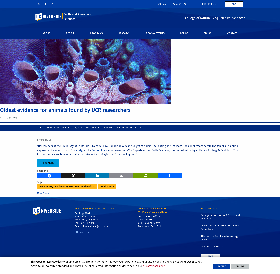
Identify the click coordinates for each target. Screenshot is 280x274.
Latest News (53, 127)
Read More (48, 163)
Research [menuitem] (124, 33)
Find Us (84, 232)
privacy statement (154, 266)
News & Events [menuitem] (155, 33)
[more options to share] (170, 175)
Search (177, 4)
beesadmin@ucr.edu (95, 226)
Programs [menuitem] (96, 33)
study (79, 150)
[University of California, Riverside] (47, 215)
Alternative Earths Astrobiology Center (220, 238)
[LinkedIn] (97, 175)
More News (43, 193)
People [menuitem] (70, 33)
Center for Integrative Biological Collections (220, 227)
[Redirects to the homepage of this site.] (40, 128)
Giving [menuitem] (208, 33)
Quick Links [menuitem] (206, 4)
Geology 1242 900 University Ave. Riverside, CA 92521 (86, 216)
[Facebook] (49, 175)
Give (234, 4)
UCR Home (162, 4)
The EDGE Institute (212, 246)
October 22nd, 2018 (72, 127)
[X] (73, 175)
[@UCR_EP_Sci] (38, 4)
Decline (240, 266)
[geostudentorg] (52, 4)
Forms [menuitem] (184, 33)
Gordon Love (99, 150)
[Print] (145, 175)
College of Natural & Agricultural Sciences (220, 217)
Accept (222, 266)
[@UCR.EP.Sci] (45, 4)
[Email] (121, 175)
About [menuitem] (46, 33)
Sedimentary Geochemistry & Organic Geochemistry (67, 186)
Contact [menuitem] (232, 33)
